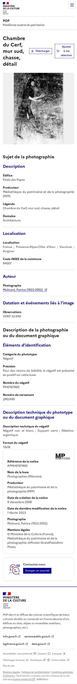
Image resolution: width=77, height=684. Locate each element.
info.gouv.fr (10, 636)
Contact (42, 653)
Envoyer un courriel (37, 571)
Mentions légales (11, 672)
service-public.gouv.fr (37, 636)
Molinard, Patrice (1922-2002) (23, 290)
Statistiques (36, 660)
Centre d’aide (58, 660)
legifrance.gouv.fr (14, 644)
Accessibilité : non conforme (17, 653)
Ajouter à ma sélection (66, 51)
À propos (57, 653)
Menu (72, 5)
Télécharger (42, 51)
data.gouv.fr (39, 644)
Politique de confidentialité (35, 672)
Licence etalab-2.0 (22, 679)
